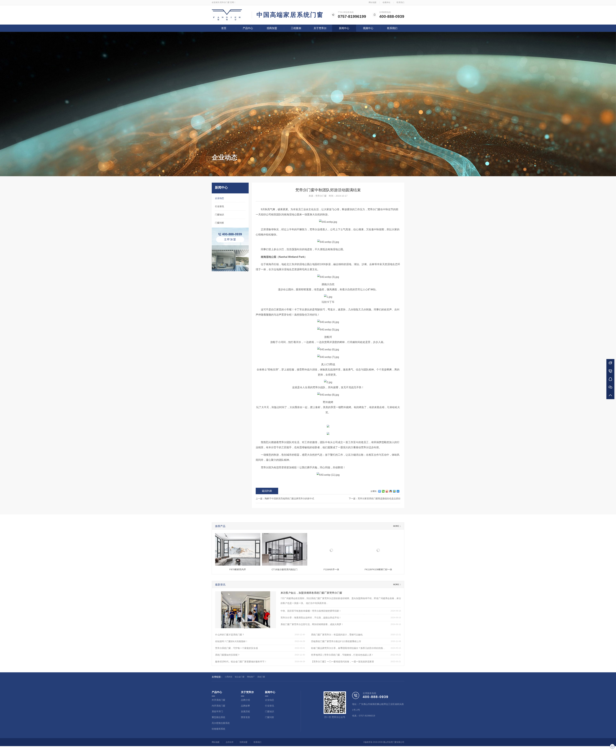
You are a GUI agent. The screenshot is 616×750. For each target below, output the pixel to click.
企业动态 (219, 198)
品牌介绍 (245, 700)
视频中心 (368, 28)
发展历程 (245, 711)
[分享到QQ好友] (390, 491)
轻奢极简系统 (218, 729)
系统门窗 (261, 677)
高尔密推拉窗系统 (221, 723)
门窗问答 (219, 222)
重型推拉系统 (218, 717)
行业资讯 (219, 206)
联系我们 (400, 2)
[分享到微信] (383, 491)
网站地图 (372, 2)
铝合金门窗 (239, 677)
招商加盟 (272, 28)
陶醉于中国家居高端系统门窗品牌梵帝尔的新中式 (289, 498)
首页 (223, 28)
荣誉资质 (245, 717)
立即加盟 (230, 239)
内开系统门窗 (218, 705)
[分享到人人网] (398, 491)
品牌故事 (245, 705)
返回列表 (267, 491)
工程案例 (296, 28)
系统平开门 (217, 711)
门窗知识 (219, 214)
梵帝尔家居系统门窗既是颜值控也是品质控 (379, 498)
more (396, 526)
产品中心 (248, 28)
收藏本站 (386, 2)
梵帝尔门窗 (225, 2)
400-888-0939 (391, 16)
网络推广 (251, 677)
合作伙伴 (229, 742)
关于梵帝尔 (320, 28)
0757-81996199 (352, 16)
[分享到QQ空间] (394, 491)
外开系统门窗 (218, 700)
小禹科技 (228, 677)
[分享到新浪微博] (387, 491)
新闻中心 (344, 28)
